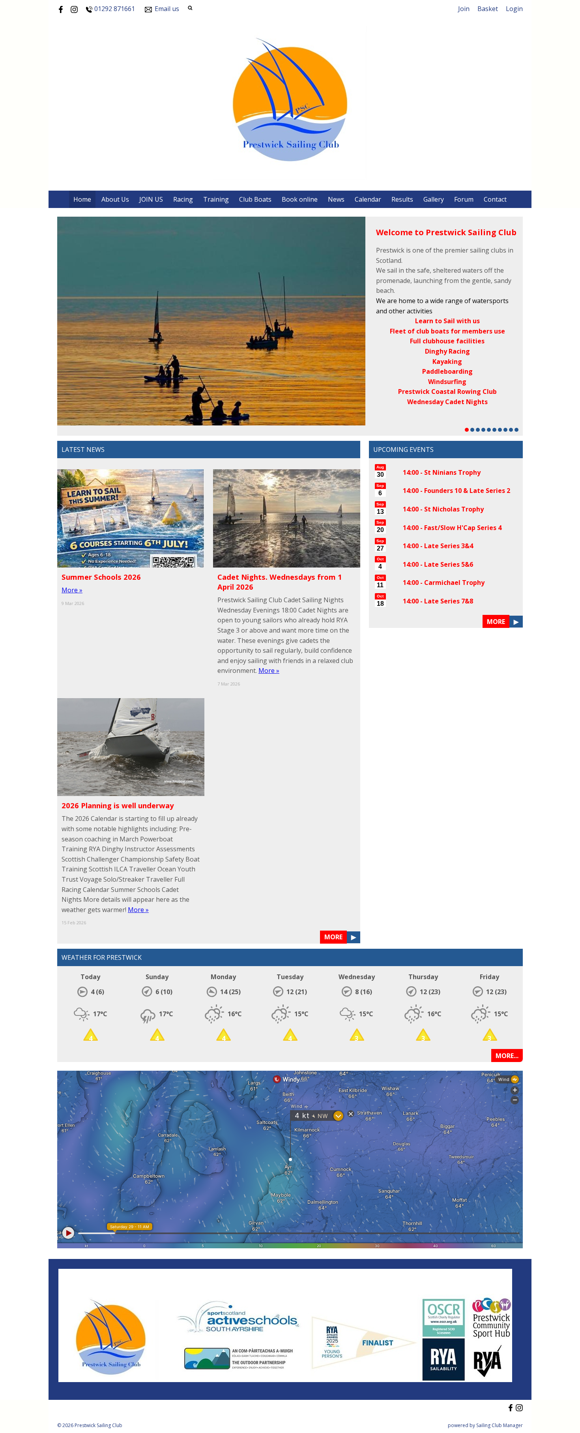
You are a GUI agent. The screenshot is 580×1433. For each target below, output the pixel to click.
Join (464, 8)
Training (216, 199)
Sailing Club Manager (499, 1425)
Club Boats (255, 199)
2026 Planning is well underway (118, 805)
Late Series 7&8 (448, 601)
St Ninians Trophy (452, 472)
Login (514, 8)
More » (72, 590)
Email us (167, 8)
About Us (115, 199)
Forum (463, 199)
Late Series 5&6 (448, 564)
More (333, 937)
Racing (183, 199)
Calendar (368, 199)
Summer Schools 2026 (101, 577)
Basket (487, 8)
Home (82, 199)
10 (516, 430)
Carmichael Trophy (454, 582)
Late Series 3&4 (448, 545)
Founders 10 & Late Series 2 (467, 490)
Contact (495, 199)
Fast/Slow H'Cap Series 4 (462, 527)
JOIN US (151, 199)
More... (507, 1055)
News (336, 199)
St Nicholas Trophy (454, 509)
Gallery (433, 199)
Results (402, 199)
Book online (300, 199)
